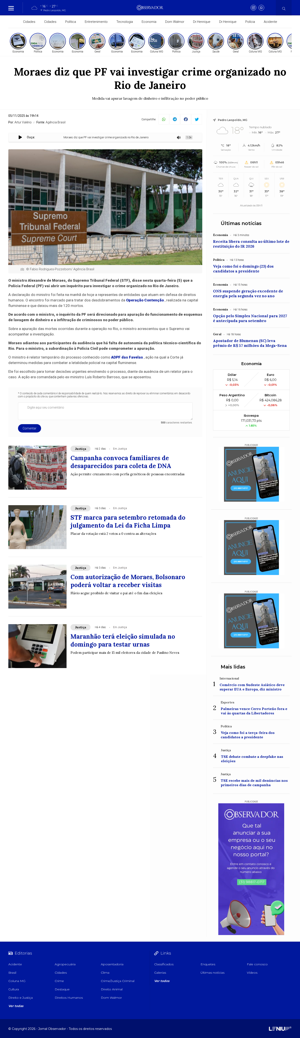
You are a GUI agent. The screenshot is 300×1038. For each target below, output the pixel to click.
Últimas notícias (241, 223)
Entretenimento (96, 22)
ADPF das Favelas (127, 357)
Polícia (250, 22)
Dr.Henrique (201, 22)
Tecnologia (124, 22)
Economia (149, 22)
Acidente (270, 22)
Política (70, 22)
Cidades (29, 22)
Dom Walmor (174, 22)
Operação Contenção (145, 300)
